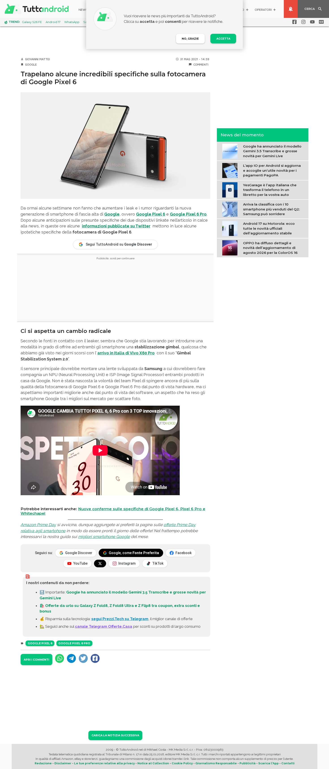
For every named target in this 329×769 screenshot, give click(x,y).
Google (31, 64)
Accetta (223, 38)
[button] (265, 10)
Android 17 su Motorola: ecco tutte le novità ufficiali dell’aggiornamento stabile (269, 228)
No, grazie (190, 38)
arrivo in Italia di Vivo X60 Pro (126, 353)
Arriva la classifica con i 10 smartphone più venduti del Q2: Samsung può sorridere (271, 209)
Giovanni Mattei (37, 59)
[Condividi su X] (83, 658)
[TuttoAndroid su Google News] (320, 21)
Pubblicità (247, 763)
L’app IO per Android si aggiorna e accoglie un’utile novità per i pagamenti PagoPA (272, 170)
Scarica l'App (268, 763)
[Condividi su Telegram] (71, 658)
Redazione (43, 763)
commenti (200, 64)
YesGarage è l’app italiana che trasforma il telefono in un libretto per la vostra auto (270, 190)
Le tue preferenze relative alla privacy (104, 763)
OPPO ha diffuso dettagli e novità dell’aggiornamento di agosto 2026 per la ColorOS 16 (270, 248)
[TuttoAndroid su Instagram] (302, 21)
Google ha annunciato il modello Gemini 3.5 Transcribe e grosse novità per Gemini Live (272, 151)
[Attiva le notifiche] (291, 9)
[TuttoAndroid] (37, 9)
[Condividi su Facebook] (95, 658)
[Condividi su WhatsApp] (59, 658)
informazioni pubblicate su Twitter (116, 226)
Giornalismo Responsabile (216, 763)
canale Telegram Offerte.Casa (103, 626)
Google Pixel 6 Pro (188, 214)
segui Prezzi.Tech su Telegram (119, 619)
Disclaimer (62, 763)
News (83, 9)
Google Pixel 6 (150, 214)
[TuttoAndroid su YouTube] (311, 21)
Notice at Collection (153, 763)
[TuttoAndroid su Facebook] (293, 21)
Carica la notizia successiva (115, 735)
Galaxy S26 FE (32, 22)
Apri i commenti (36, 659)
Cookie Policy (182, 763)
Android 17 (53, 22)
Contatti (288, 763)
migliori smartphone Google (104, 536)
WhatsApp (71, 22)
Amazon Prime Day (38, 524)
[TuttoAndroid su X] (100, 563)
